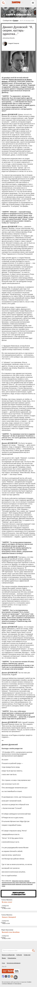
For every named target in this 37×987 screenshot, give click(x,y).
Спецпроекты (12, 958)
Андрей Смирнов (13, 43)
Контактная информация (13, 963)
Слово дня (27, 955)
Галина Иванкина (6, 900)
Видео (4, 958)
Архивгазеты (17, 971)
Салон (15, 20)
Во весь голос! (7, 902)
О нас (3, 963)
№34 (10, 970)
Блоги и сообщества (8, 955)
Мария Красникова (7, 930)
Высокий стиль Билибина (10, 932)
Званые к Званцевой (9, 917)
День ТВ (4, 966)
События (19, 955)
